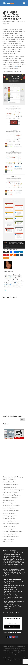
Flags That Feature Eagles (11, 595)
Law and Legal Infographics (11, 510)
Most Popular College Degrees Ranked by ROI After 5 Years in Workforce (13, 606)
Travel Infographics (8, 539)
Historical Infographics (9, 503)
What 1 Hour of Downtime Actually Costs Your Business (14, 598)
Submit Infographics (10, 646)
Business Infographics (9, 482)
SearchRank (9, 277)
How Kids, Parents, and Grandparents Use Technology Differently (13, 591)
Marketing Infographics (9, 516)
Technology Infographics (10, 534)
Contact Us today (8, 572)
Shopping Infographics (9, 529)
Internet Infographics (9, 508)
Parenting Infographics (9, 521)
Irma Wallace (7, 21)
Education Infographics (9, 487)
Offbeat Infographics (9, 518)
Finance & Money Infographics (11, 495)
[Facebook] (13, 252)
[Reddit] (13, 255)
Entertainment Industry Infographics (13, 490)
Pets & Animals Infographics (11, 523)
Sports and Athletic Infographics (12, 531)
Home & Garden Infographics (11, 505)
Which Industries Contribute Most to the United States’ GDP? (14, 586)
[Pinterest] (6, 255)
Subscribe (12, 627)
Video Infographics (8, 542)
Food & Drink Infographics (10, 497)
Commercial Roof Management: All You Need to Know (14, 602)
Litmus (16, 66)
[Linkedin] (19, 252)
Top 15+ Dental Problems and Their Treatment (14, 582)
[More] (6, 258)
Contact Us (21, 650)
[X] (6, 252)
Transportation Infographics (11, 536)
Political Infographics (9, 526)
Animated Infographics (9, 479)
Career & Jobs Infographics (10, 484)
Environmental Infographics (11, 492)
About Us (14, 650)
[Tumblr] (19, 255)
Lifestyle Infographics (9, 513)
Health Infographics (8, 500)
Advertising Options (11, 652)
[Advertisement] (14, 354)
